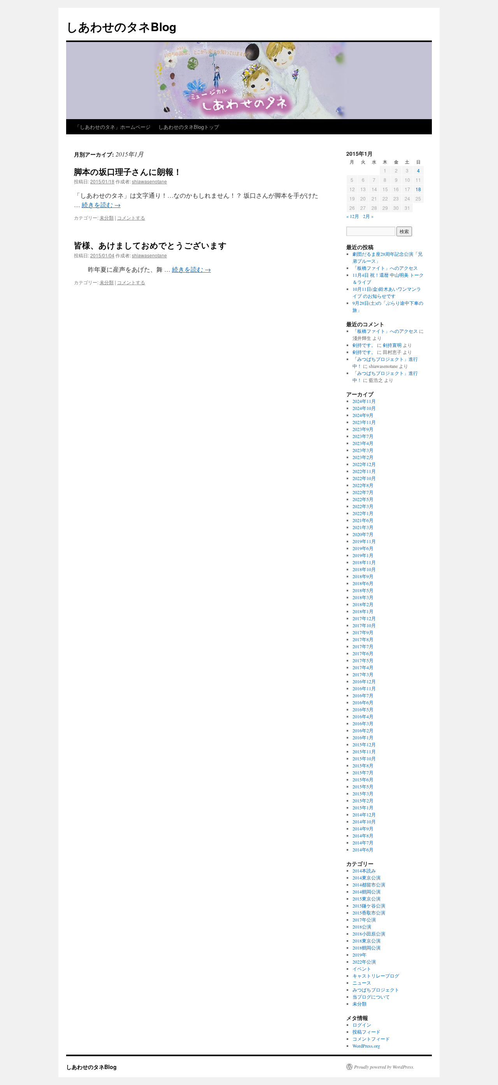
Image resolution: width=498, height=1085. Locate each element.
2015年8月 (363, 765)
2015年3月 (363, 793)
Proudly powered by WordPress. (384, 1067)
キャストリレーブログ (375, 975)
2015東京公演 (366, 898)
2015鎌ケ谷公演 (368, 905)
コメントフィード (371, 1039)
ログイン (361, 1025)
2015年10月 (364, 758)
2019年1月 (363, 555)
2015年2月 (363, 800)
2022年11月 (364, 471)
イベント (361, 968)
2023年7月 (363, 436)
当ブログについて (371, 997)
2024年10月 (364, 408)
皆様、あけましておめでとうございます (150, 245)
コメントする (131, 217)
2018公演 (361, 926)
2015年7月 (363, 772)
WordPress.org (366, 1046)
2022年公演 (364, 961)
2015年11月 (364, 751)
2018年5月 (363, 590)
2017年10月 (364, 625)
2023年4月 (363, 443)
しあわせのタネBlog (121, 26)
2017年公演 (364, 919)
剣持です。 (364, 345)
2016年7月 (363, 695)
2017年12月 (364, 618)
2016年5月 (363, 709)
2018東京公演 (366, 940)
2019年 (359, 954)
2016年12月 (364, 681)
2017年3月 (363, 674)
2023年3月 (363, 450)
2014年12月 (364, 814)
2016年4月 (363, 716)
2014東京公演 (366, 877)
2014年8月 (363, 835)
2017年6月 (363, 653)
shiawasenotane (149, 181)
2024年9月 (363, 415)
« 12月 (352, 216)
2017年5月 (363, 660)
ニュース (361, 982)
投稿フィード (366, 1032)
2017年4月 (363, 667)
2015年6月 (363, 779)
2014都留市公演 (368, 884)
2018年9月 (363, 576)
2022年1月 (363, 513)
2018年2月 (363, 604)
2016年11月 (364, 688)
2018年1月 (363, 611)
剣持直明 (392, 345)
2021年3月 (363, 527)
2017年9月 (363, 632)
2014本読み (364, 870)
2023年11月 (364, 422)
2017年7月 (363, 646)
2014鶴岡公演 (366, 891)
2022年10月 (364, 478)
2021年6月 (363, 520)
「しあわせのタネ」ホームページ (113, 126)
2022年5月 (363, 499)
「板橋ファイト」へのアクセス (385, 268)
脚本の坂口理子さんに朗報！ (128, 171)
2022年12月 (364, 464)
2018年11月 (364, 562)
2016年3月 (363, 723)
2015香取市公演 (368, 912)
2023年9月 (363, 429)
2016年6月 (363, 702)
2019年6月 (363, 548)
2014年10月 (364, 821)
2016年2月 (363, 730)
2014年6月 (363, 849)
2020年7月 (363, 534)
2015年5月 (363, 786)
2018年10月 (364, 569)
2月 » (368, 216)
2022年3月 (363, 506)
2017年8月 (363, 639)
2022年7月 (363, 492)
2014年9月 (363, 828)
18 (418, 189)
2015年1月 (363, 807)
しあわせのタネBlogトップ (188, 126)
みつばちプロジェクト (375, 990)
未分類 (107, 217)
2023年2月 (363, 457)
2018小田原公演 (368, 933)
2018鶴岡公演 (366, 947)
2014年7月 (363, 842)
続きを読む (101, 204)
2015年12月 (364, 744)
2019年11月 (364, 541)
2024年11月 (364, 401)
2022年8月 (363, 485)
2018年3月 (363, 597)
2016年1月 (363, 737)
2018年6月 (363, 583)
